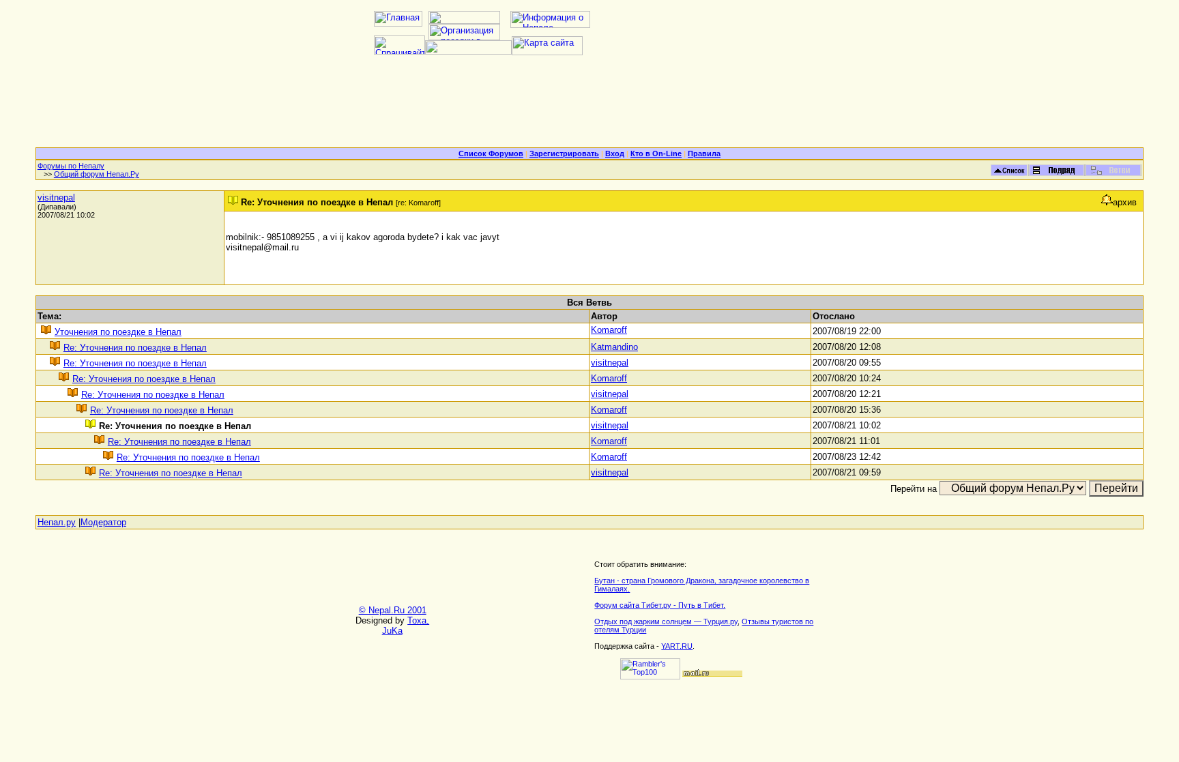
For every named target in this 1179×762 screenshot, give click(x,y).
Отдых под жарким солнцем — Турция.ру (666, 621)
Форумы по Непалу (71, 166)
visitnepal (56, 197)
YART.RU (677, 646)
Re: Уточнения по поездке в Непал (135, 347)
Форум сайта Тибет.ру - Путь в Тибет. (659, 605)
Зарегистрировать (564, 153)
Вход (614, 153)
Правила (704, 153)
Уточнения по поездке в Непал (118, 332)
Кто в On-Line (656, 153)
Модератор (103, 522)
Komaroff (609, 330)
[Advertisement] (589, 106)
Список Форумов (490, 153)
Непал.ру (57, 522)
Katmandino (614, 347)
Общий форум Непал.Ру (96, 174)
